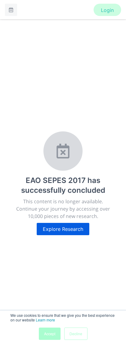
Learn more (45, 319)
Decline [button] (75, 333)
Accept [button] (49, 333)
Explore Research (63, 229)
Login (107, 10)
